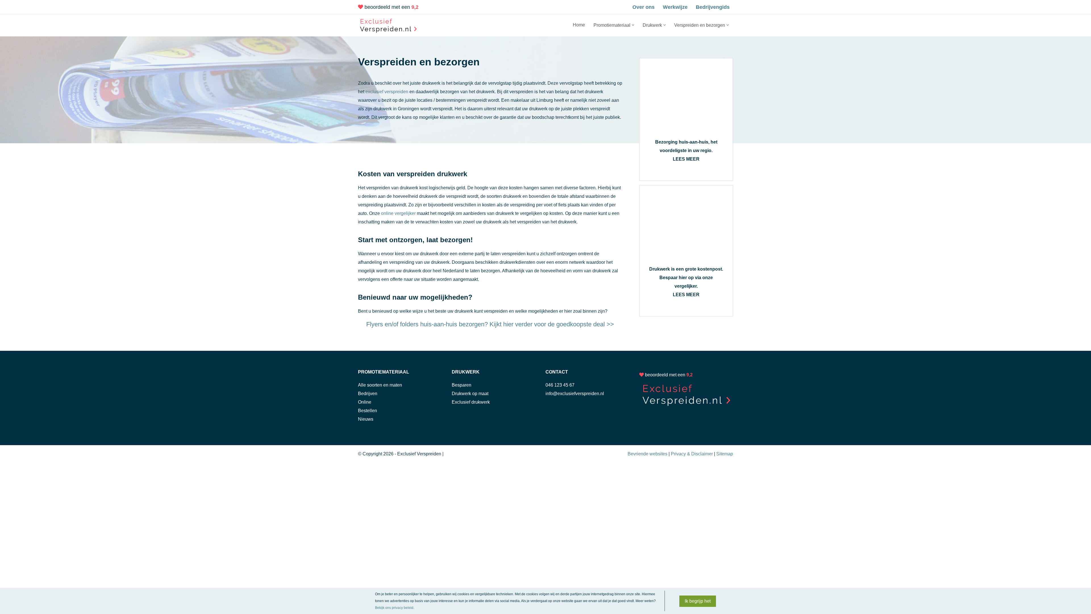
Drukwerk (652, 25)
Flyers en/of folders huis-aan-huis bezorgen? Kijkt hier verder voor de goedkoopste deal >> (490, 324)
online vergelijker (398, 213)
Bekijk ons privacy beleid (394, 608)
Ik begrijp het (698, 601)
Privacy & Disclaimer (692, 453)
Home (579, 24)
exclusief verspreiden (386, 91)
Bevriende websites (647, 453)
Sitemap (724, 453)
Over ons (643, 7)
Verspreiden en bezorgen (699, 25)
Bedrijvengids (713, 7)
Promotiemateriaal (612, 25)
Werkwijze (675, 7)
